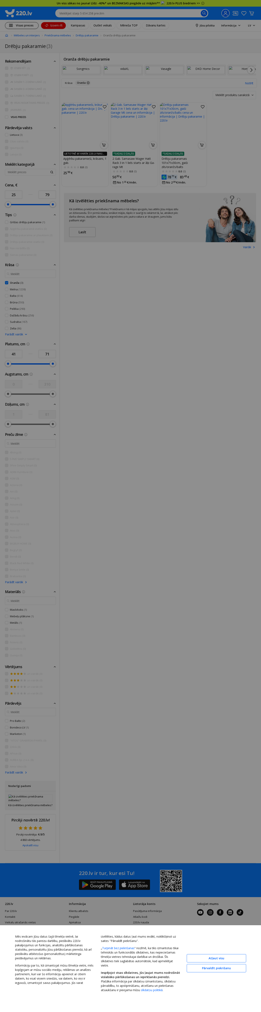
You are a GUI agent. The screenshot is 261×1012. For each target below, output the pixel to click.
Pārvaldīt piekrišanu (216, 968)
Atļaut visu (216, 958)
